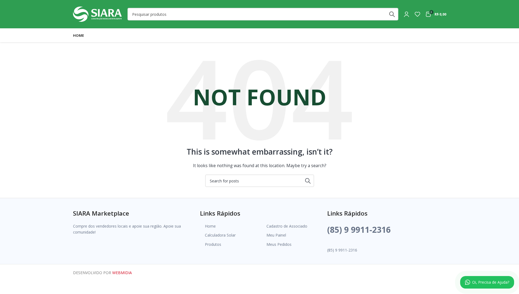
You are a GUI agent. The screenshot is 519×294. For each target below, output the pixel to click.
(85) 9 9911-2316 (359, 229)
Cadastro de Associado (286, 226)
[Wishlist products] (417, 14)
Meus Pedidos (279, 244)
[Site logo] (97, 13)
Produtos (213, 244)
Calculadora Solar (220, 235)
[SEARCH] (392, 14)
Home (210, 226)
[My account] (406, 14)
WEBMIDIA (122, 272)
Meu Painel (276, 235)
